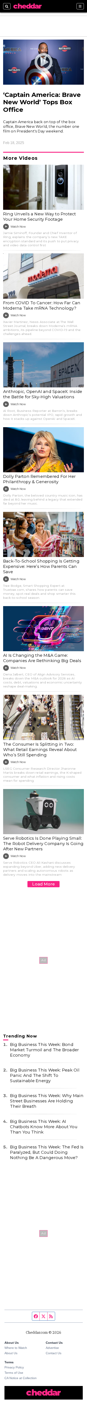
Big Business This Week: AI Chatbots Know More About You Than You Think (43, 1127)
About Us (10, 1353)
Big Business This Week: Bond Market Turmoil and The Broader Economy (44, 1050)
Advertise (52, 1348)
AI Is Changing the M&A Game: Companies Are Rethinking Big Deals (42, 658)
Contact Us (53, 1353)
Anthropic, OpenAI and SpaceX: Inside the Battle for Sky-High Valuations (42, 394)
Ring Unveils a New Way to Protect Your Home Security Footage (39, 216)
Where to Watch (15, 1348)
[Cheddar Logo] (27, 6)
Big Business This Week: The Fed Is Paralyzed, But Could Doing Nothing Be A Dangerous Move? (46, 1152)
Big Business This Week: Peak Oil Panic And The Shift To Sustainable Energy (44, 1075)
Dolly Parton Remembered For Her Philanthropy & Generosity (39, 479)
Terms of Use (13, 1372)
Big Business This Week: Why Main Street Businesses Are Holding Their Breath (46, 1101)
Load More (43, 884)
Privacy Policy (14, 1367)
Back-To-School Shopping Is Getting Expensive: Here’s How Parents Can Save (41, 566)
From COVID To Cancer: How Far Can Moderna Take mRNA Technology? (42, 305)
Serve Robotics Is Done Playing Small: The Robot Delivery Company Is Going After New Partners (43, 843)
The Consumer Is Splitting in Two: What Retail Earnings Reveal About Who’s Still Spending (40, 749)
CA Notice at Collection (20, 1378)
